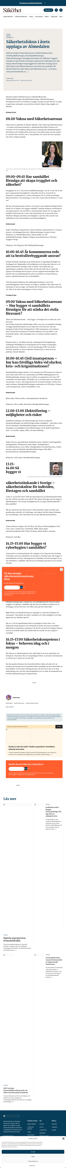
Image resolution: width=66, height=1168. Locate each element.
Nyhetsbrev (48, 10)
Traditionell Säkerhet (21, 16)
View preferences (33, 1161)
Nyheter (8, 36)
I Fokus (31, 16)
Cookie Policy (32, 1165)
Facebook (54, 1124)
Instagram (54, 1127)
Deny (33, 1156)
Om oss (41, 1127)
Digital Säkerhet (8, 16)
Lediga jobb (54, 16)
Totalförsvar (10, 37)
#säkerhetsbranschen (32, 703)
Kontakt (42, 1124)
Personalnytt (39, 16)
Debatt (47, 16)
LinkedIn (54, 1130)
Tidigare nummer (44, 1136)
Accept (33, 1152)
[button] (63, 1138)
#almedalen (9, 703)
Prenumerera (43, 1130)
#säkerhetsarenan (19, 703)
